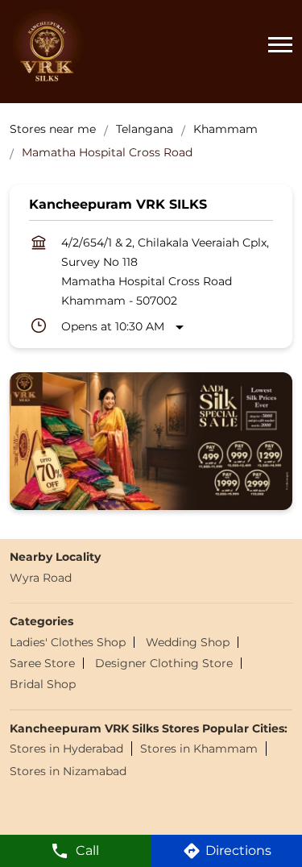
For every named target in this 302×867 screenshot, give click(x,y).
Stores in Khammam (199, 749)
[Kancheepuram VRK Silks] (47, 47)
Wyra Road (41, 577)
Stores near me (53, 129)
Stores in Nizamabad (68, 772)
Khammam (225, 129)
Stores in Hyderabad (66, 749)
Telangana (144, 129)
